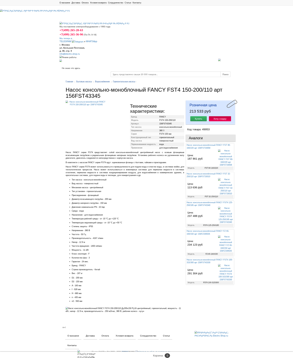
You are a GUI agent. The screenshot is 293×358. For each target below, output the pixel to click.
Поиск (225, 74)
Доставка (76, 2)
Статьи (128, 2)
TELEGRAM (66, 41)
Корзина (158, 355)
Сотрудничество (115, 2)
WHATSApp (91, 41)
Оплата (85, 2)
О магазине (65, 2)
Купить (198, 118)
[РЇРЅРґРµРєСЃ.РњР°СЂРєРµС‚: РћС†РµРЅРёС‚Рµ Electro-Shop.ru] (214, 333)
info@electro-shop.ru (70, 53)
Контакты (137, 2)
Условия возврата (98, 2)
